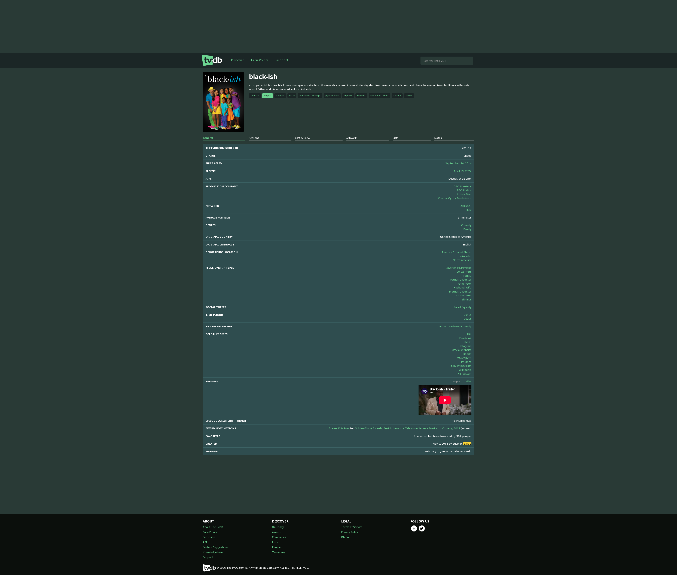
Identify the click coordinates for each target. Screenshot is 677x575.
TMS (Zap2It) (463, 357)
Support (282, 60)
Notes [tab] (438, 138)
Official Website (461, 350)
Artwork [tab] (351, 138)
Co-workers (464, 271)
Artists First (464, 194)
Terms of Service (351, 527)
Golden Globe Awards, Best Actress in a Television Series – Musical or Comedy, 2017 (407, 428)
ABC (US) (466, 206)
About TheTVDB (213, 527)
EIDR (468, 334)
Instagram (465, 346)
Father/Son (464, 283)
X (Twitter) (464, 373)
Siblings (466, 299)
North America (462, 260)
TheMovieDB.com (460, 365)
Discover (237, 60)
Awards (276, 532)
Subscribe (209, 537)
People (276, 547)
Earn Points (260, 60)
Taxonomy (278, 552)
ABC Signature (462, 186)
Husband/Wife (462, 287)
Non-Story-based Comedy (455, 326)
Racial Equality (462, 307)
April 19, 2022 (462, 171)
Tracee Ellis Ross (339, 428)
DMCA (345, 537)
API (205, 542)
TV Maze (466, 362)
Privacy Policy (349, 532)
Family (467, 229)
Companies (279, 537)
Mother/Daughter (460, 291)
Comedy (466, 225)
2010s (467, 314)
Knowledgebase (213, 552)
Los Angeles (463, 256)
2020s (467, 318)
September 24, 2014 (458, 163)
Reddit (467, 354)
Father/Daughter (460, 279)
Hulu (468, 209)
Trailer (467, 381)
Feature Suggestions (215, 547)
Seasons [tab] (254, 138)
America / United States (456, 252)
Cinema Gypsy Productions (454, 198)
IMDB (467, 342)
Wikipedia (465, 369)
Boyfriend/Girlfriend (458, 267)
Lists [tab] (395, 138)
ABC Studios (464, 190)
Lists (275, 542)
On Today (278, 527)
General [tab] (208, 138)
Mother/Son (463, 295)
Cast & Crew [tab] (302, 138)
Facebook (465, 338)
